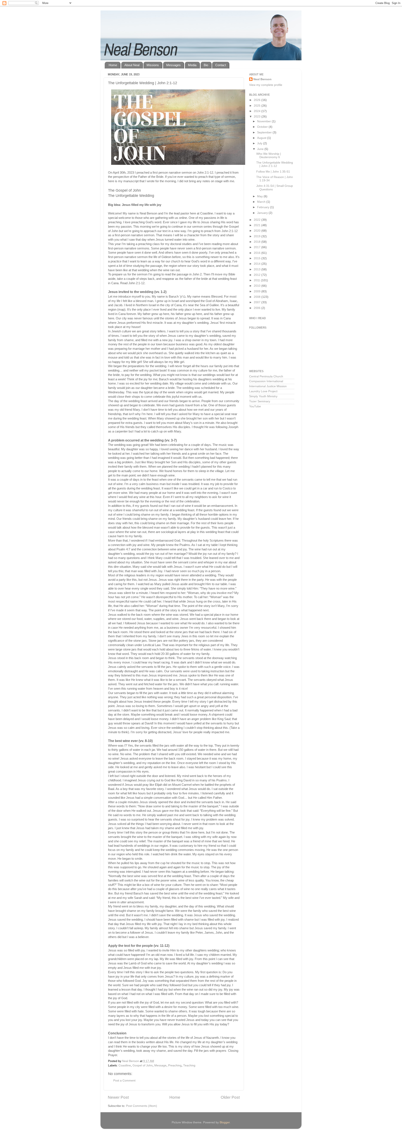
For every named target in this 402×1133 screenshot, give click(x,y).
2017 (257, 247)
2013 (257, 269)
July (260, 143)
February (263, 207)
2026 (257, 100)
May (260, 196)
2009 (257, 291)
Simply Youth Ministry (263, 396)
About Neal (131, 65)
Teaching (189, 1065)
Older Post (230, 1097)
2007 (257, 302)
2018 (257, 241)
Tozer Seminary (259, 401)
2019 (257, 236)
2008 (257, 296)
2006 (257, 308)
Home (113, 65)
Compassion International (266, 381)
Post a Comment (124, 1080)
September (265, 132)
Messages (173, 65)
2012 (257, 274)
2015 (257, 258)
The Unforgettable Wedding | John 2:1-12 (274, 164)
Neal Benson (262, 79)
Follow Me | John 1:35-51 (273, 171)
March (261, 201)
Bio (206, 65)
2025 (257, 105)
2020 (257, 230)
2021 (257, 225)
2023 (257, 116)
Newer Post (118, 1097)
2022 (257, 219)
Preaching (175, 1065)
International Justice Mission (268, 386)
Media (192, 65)
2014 (257, 263)
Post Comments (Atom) (141, 1105)
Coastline (125, 1065)
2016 (257, 252)
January (263, 212)
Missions (153, 65)
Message (160, 1065)
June (260, 149)
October (263, 126)
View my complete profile (265, 84)
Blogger (225, 1122)
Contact (220, 65)
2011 (257, 280)
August (262, 137)
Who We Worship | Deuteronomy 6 (268, 155)
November (264, 121)
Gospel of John (143, 1065)
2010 (257, 285)
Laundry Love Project (263, 391)
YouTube (255, 406)
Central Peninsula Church (266, 376)
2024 (257, 111)
